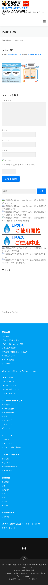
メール (6, 140)
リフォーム (6, 363)
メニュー (44, 21)
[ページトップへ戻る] (24, 558)
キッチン (5, 439)
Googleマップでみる (10, 312)
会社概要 (5, 482)
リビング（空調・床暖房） (12, 447)
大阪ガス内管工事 (9, 348)
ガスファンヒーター (9, 428)
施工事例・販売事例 (9, 466)
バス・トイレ (7, 443)
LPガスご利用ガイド (10, 393)
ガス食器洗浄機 (8, 408)
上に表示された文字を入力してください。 (19, 165)
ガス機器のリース (9, 356)
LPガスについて (8, 381)
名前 (5, 130)
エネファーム (7, 424)
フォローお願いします (13, 371)
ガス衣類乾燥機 (8, 412)
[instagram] (24, 548)
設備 (3, 493)
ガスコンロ (6, 405)
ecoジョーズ (7, 420)
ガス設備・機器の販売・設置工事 (15, 352)
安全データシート (9, 528)
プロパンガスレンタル (10, 340)
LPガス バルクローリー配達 (12, 344)
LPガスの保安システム (10, 389)
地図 (42, 573)
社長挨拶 (5, 489)
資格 (3, 497)
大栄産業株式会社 (34, 55)
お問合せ (5, 505)
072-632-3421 (30, 371)
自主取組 (5, 516)
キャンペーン (7, 462)
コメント (6, 100)
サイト (4, 150)
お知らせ (5, 459)
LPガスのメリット (9, 385)
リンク (4, 501)
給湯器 (4, 416)
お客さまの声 (7, 470)
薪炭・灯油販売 (8, 359)
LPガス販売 (6, 336)
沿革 (3, 486)
